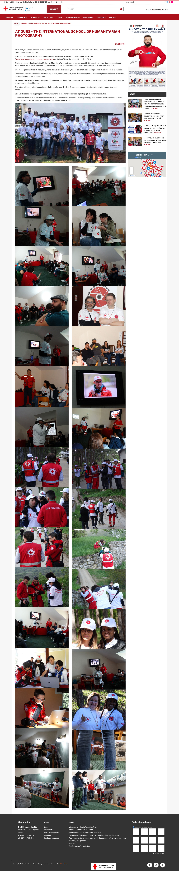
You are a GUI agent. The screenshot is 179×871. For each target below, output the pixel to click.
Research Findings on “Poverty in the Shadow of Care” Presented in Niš (154, 116)
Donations (48, 835)
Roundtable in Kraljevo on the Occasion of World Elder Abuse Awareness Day (155, 140)
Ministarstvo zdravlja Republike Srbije (83, 827)
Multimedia (88, 17)
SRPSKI (157, 10)
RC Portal (130, 2)
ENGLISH (164, 10)
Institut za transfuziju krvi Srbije (81, 830)
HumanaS (72, 843)
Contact (113, 17)
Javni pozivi (49, 17)
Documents (22, 17)
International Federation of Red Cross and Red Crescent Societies (94, 835)
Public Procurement (51, 833)
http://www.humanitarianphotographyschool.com (35, 59)
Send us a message (51, 838)
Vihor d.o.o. (63, 864)
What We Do (35, 17)
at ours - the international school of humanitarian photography (46, 24)
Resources (101, 17)
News (60, 17)
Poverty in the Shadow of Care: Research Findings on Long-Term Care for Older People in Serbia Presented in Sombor (155, 104)
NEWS (132, 94)
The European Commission (79, 846)
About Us (9, 17)
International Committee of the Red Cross (85, 833)
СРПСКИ (150, 10)
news (16, 24)
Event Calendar (73, 17)
